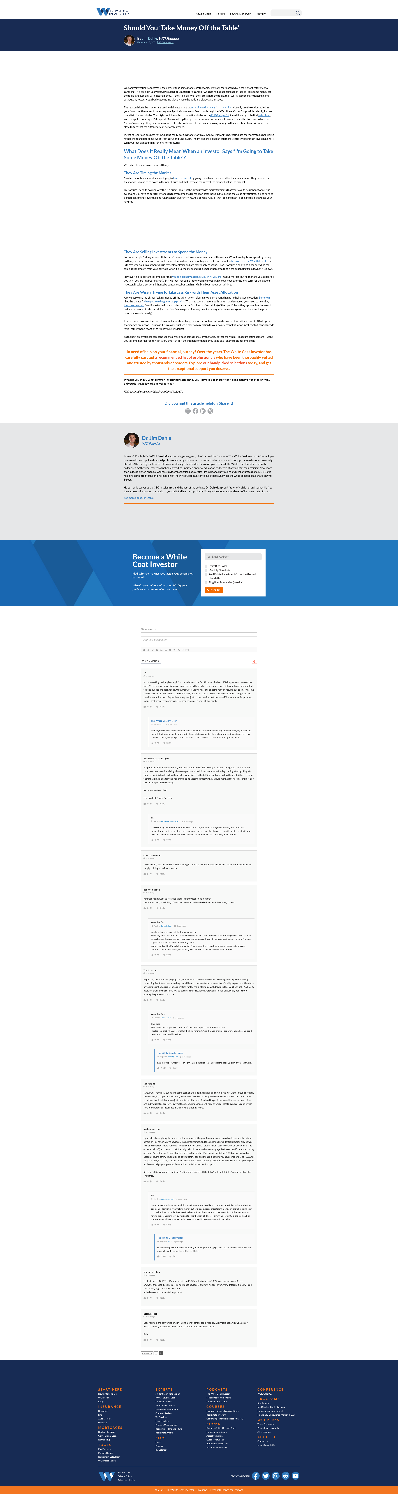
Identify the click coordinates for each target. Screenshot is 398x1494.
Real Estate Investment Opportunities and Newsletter (232, 576)
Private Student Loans (165, 1397)
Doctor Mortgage (106, 1432)
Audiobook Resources (217, 1443)
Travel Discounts (265, 1424)
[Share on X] (210, 410)
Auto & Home (104, 1418)
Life (100, 1414)
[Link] (179, 650)
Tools (104, 1445)
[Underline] (152, 650)
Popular (159, 1446)
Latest (158, 1442)
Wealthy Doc (172, 1056)
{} (183, 649)
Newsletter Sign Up (107, 1393)
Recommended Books (216, 1447)
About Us (267, 1437)
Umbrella (102, 1422)
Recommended (240, 14)
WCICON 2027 (264, 1393)
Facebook (256, 1473)
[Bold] (144, 650)
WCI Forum (104, 1397)
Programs (268, 1399)
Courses (215, 1406)
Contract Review (163, 1413)
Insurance (109, 1406)
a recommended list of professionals (185, 357)
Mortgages (110, 1427)
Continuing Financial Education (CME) (224, 1418)
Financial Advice (163, 1401)
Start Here (203, 14)
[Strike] (157, 650)
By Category (161, 1449)
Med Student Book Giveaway (271, 1407)
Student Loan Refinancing (167, 1393)
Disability (103, 1411)
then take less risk (134, 305)
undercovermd (167, 1199)
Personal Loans (105, 1453)
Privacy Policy (125, 1476)
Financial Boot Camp (216, 1401)
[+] (187, 649)
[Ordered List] (161, 650)
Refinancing (104, 1439)
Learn (220, 14)
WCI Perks (268, 1420)
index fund (264, 115)
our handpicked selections (225, 363)
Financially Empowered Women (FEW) (276, 1414)
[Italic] (148, 650)
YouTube (295, 1473)
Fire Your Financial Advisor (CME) (222, 1411)
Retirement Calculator (109, 1456)
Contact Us (262, 1441)
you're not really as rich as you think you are (196, 276)
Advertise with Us (266, 1445)
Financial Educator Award (270, 1411)
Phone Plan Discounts (268, 1428)
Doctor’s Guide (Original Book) (221, 1428)
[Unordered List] (166, 650)
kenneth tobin (167, 926)
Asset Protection (214, 1435)
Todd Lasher (166, 1018)
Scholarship (263, 1403)
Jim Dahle (149, 38)
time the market (182, 178)
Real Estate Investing (216, 1414)
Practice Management (166, 1425)
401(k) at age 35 (219, 115)
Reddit (285, 1473)
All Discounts (264, 1432)
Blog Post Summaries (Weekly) (226, 582)
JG (162, 724)
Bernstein (264, 297)
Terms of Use (124, 1472)
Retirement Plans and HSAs (168, 1428)
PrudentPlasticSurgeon (170, 821)
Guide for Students (215, 1439)
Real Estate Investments (166, 1409)
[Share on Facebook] (195, 410)
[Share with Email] (188, 410)
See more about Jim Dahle (139, 497)
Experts (164, 1389)
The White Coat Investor (218, 1393)
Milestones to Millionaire (218, 1397)
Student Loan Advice (165, 1405)
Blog (160, 1438)
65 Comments (166, 42)
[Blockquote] (170, 650)
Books (213, 1424)
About (261, 14)
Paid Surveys (104, 1449)
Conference (270, 1389)
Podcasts (217, 1389)
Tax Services (161, 1417)
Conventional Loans (107, 1435)
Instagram (275, 1473)
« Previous (147, 1353)
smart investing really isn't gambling (211, 107)
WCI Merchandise (107, 1460)
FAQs (101, 1401)
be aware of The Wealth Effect (248, 261)
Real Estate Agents (164, 1432)
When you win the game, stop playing (163, 301)
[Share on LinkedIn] (203, 410)
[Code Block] (174, 650)
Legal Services (162, 1421)
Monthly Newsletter (220, 570)
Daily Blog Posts (218, 566)
